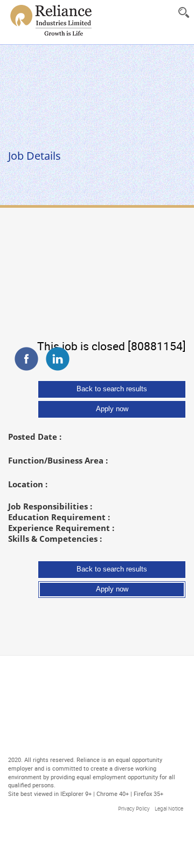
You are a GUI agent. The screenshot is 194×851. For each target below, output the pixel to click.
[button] (183, 12)
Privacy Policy (134, 588)
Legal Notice (169, 588)
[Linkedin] (58, 219)
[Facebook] (26, 219)
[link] (50, 20)
